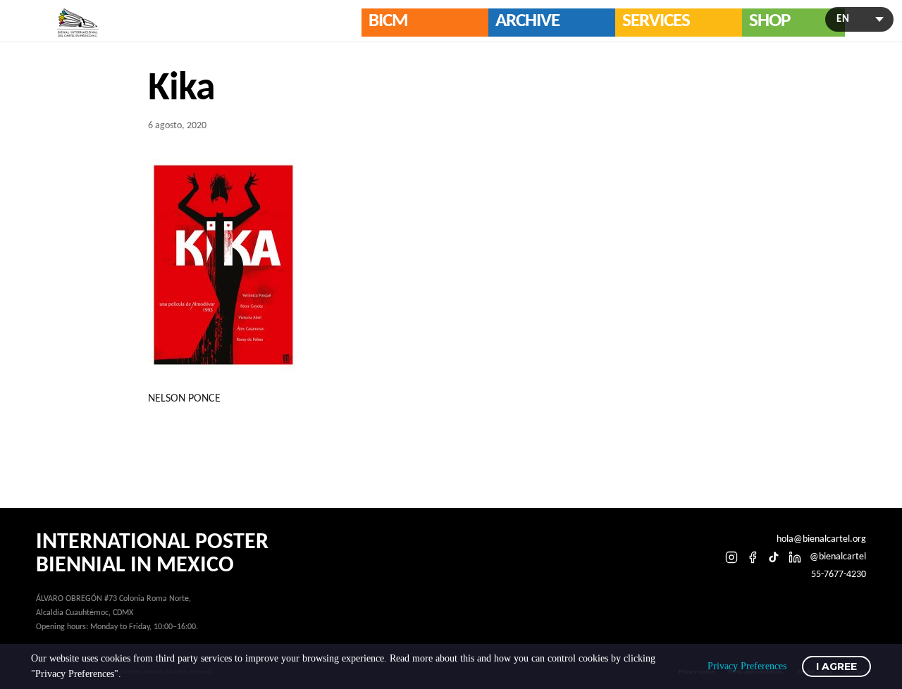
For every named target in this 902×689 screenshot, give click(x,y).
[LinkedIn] (795, 557)
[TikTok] (773, 557)
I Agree (836, 666)
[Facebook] (752, 557)
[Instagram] (731, 557)
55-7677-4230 (838, 574)
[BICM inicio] (78, 22)
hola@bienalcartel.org (821, 539)
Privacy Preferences (747, 666)
